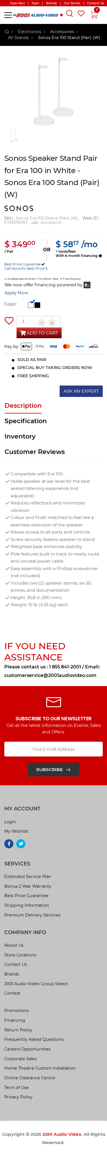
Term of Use (16, 1087)
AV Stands (18, 37)
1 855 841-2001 (65, 667)
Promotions (16, 1010)
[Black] (37, 305)
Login (10, 821)
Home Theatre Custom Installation (40, 1068)
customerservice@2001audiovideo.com (50, 675)
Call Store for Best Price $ (25, 268)
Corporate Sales (20, 1058)
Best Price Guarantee (22, 264)
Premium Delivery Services (32, 915)
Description (23, 405)
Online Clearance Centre (29, 1077)
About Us (13, 945)
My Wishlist (16, 831)
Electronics (29, 31)
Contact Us (15, 964)
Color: (10, 304)
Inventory (20, 436)
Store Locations (20, 955)
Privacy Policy (18, 1097)
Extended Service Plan (27, 876)
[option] (53, 91)
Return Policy (18, 1030)
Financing (14, 1020)
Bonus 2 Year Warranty (27, 886)
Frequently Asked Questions (34, 1039)
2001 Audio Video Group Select (36, 983)
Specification (26, 421)
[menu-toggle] (8, 15)
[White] (31, 305)
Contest (12, 993)
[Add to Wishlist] (9, 320)
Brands (11, 974)
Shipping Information (26, 905)
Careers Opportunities (27, 1049)
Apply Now (16, 292)
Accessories (62, 31)
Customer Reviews (35, 452)
